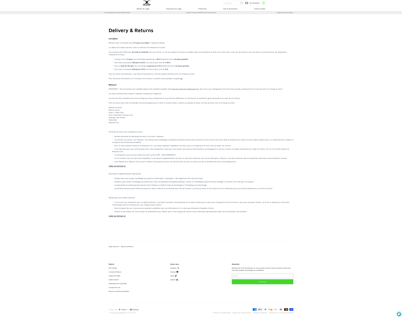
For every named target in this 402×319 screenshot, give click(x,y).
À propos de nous (114, 287)
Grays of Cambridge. (119, 312)
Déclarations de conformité (118, 283)
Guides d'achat (114, 280)
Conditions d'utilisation (260, 313)
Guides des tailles (114, 276)
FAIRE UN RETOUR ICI (117, 166)
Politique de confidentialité (222, 313)
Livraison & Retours (115, 272)
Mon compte (113, 268)
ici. (181, 78)
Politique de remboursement (241, 313)
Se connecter (255, 3)
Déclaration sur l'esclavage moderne (281, 313)
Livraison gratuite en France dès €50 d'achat (117, 12)
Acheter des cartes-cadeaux (285, 12)
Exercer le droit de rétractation (119, 291)
